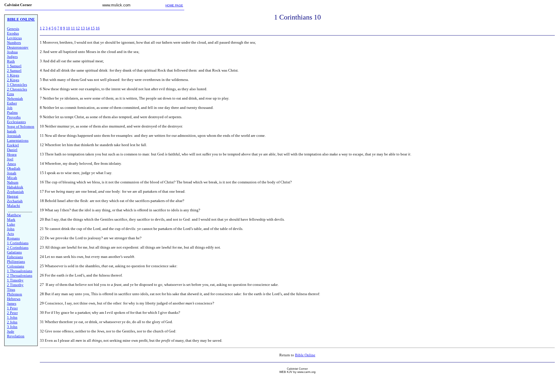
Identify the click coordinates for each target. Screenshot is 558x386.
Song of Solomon (20, 126)
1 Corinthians (17, 243)
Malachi (13, 205)
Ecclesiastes (16, 122)
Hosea (12, 154)
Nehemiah (15, 98)
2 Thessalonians (19, 275)
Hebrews (13, 299)
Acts (10, 233)
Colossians (15, 266)
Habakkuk (15, 187)
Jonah (11, 173)
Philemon (14, 294)
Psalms (12, 112)
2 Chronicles (17, 89)
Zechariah (15, 201)
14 (88, 28)
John (11, 229)
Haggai (12, 196)
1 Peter (12, 308)
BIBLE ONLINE (21, 19)
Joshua (12, 52)
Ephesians (15, 257)
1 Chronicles (17, 84)
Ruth (11, 61)
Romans (13, 238)
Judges (12, 56)
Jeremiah (14, 136)
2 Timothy (15, 285)
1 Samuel (14, 66)
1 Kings (13, 75)
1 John (12, 317)
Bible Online (305, 355)
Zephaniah (15, 192)
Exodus (13, 33)
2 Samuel (14, 70)
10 (68, 28)
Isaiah (11, 131)
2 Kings (13, 80)
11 (73, 28)
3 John (12, 327)
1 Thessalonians (19, 271)
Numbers (14, 42)
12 (78, 28)
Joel (10, 159)
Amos (11, 164)
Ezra (10, 94)
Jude (10, 331)
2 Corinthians (17, 247)
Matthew (14, 215)
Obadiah (13, 168)
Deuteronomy (17, 47)
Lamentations (17, 140)
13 (83, 28)
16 (98, 28)
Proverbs (14, 117)
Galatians (14, 252)
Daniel (12, 150)
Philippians (16, 261)
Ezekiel (13, 145)
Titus (11, 289)
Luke (11, 224)
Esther (12, 103)
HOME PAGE (174, 5)
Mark (11, 219)
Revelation (15, 336)
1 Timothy (15, 280)
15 (93, 28)
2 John (12, 322)
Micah (12, 178)
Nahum (12, 182)
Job (9, 108)
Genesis (13, 28)
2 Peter (12, 313)
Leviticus (14, 38)
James (11, 303)
